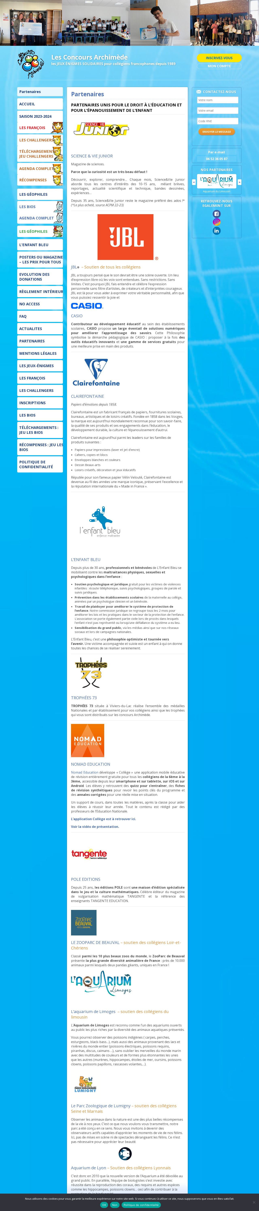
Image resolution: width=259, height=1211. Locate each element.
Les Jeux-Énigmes (36, 365)
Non (115, 1205)
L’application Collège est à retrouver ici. (103, 819)
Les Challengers (36, 140)
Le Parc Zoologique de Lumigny (101, 1105)
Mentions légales (37, 353)
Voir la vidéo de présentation (94, 826)
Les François (32, 127)
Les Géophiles (33, 194)
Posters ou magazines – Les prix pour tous (42, 259)
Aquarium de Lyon (88, 1167)
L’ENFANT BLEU (86, 559)
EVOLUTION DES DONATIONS (34, 277)
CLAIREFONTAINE (87, 396)
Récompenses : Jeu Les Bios (41, 447)
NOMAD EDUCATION (90, 764)
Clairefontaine (216, 198)
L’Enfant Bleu (33, 244)
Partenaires (30, 91)
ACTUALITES (30, 328)
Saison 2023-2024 (35, 116)
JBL (74, 267)
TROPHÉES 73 (84, 697)
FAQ (23, 316)
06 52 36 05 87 (216, 159)
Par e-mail (216, 152)
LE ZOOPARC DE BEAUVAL (95, 942)
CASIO (77, 316)
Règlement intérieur (41, 291)
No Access (29, 303)
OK (104, 1205)
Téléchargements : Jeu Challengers (38, 154)
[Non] (254, 1202)
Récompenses (33, 179)
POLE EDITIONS (85, 879)
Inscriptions (32, 402)
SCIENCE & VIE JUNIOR (92, 156)
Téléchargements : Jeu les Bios (38, 430)
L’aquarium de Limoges (93, 1011)
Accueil (27, 104)
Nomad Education (84, 772)
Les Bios (27, 206)
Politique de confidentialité (36, 464)
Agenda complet (36, 168)
